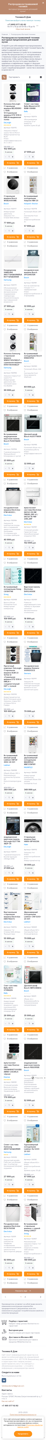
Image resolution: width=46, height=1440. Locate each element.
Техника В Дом (23, 17)
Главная (5, 34)
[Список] (41, 77)
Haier (26, 845)
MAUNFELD (28, 767)
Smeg (6, 594)
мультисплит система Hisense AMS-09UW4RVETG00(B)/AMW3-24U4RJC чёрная (13, 1068)
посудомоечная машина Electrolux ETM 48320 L (12, 510)
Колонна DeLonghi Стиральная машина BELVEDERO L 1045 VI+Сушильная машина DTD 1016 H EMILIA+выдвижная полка (12, 112)
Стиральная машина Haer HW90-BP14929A (31, 839)
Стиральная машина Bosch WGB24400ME (10, 198)
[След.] (40, 1297)
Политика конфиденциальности (23, 1415)
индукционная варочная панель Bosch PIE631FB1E (32, 1065)
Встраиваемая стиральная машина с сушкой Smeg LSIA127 (32, 1227)
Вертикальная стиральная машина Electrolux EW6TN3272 (12, 915)
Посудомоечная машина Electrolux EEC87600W (12, 1226)
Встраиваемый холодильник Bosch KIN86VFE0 (33, 355)
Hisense (7, 1077)
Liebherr (7, 765)
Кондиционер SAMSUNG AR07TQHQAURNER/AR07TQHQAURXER (13, 273)
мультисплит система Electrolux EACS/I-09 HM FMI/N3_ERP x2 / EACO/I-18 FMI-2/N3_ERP (32, 513)
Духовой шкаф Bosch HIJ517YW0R (32, 435)
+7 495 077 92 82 (10, 1405)
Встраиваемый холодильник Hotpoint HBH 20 (31, 198)
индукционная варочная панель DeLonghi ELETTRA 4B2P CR (12, 840)
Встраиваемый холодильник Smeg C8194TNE (12, 589)
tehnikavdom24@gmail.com (13, 1386)
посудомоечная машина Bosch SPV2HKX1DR (31, 272)
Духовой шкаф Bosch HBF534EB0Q (32, 987)
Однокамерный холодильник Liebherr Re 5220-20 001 (32, 1148)
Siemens (27, 673)
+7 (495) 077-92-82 (16, 25)
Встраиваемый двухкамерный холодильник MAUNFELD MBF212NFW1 (31, 759)
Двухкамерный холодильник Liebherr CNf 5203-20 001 (32, 915)
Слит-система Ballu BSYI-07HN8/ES (10, 988)
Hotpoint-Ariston (31, 204)
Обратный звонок (23, 29)
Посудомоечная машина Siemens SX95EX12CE (31, 668)
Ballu (26, 111)
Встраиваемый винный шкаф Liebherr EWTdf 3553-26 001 (10, 758)
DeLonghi (7, 123)
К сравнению (12, 168)
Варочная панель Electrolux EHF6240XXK (32, 589)
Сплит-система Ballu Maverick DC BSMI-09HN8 (32, 106)
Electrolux (8, 515)
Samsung (7, 280)
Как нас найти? (8, 1401)
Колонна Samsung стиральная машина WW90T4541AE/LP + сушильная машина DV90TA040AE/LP (13, 359)
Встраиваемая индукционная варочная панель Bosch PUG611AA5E (12, 437)
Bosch (6, 204)
